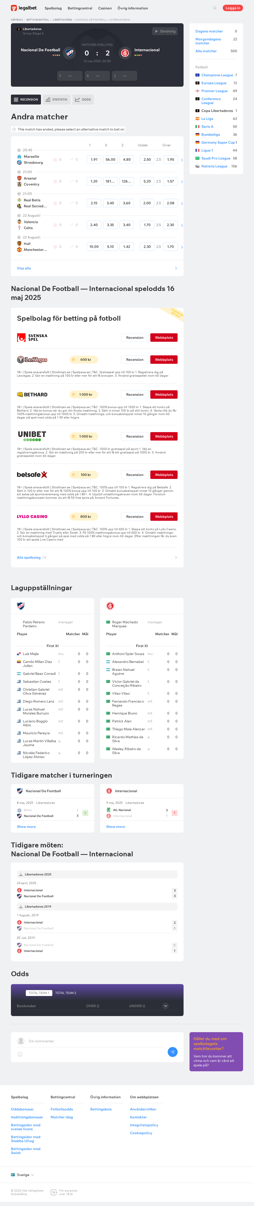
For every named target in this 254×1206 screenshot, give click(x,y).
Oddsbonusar (22, 1109)
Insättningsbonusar (27, 1117)
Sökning (215, 8)
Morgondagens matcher (216, 41)
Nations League (219, 166)
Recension (134, 337)
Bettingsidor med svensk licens (25, 1127)
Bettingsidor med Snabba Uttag (25, 1139)
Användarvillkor (143, 1109)
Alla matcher (216, 51)
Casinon (105, 8)
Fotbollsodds (62, 1109)
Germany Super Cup (219, 142)
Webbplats (164, 337)
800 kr (85, 516)
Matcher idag (62, 1117)
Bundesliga (219, 134)
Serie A (219, 127)
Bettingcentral (80, 8)
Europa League (219, 83)
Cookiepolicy (141, 1133)
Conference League (219, 101)
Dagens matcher (216, 31)
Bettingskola (101, 1109)
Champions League (219, 75)
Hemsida (17, 19)
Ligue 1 (219, 150)
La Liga (219, 119)
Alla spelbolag (31, 557)
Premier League (219, 91)
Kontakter (138, 1117)
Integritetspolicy (144, 1125)
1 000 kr (86, 394)
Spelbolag (53, 8)
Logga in (233, 8)
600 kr (85, 359)
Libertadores (62, 19)
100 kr (86, 474)
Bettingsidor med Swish (25, 1151)
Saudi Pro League (219, 158)
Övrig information (133, 8)
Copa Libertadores (219, 111)
